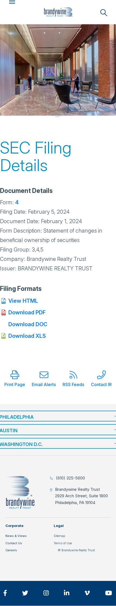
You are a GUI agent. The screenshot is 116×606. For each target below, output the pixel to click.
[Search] (104, 13)
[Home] (58, 12)
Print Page (14, 384)
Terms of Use (63, 543)
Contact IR (101, 384)
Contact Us (13, 543)
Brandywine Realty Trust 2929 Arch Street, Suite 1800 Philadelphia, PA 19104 (81, 496)
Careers (11, 550)
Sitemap (59, 536)
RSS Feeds (73, 384)
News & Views (16, 536)
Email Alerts (44, 384)
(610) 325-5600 (70, 478)
